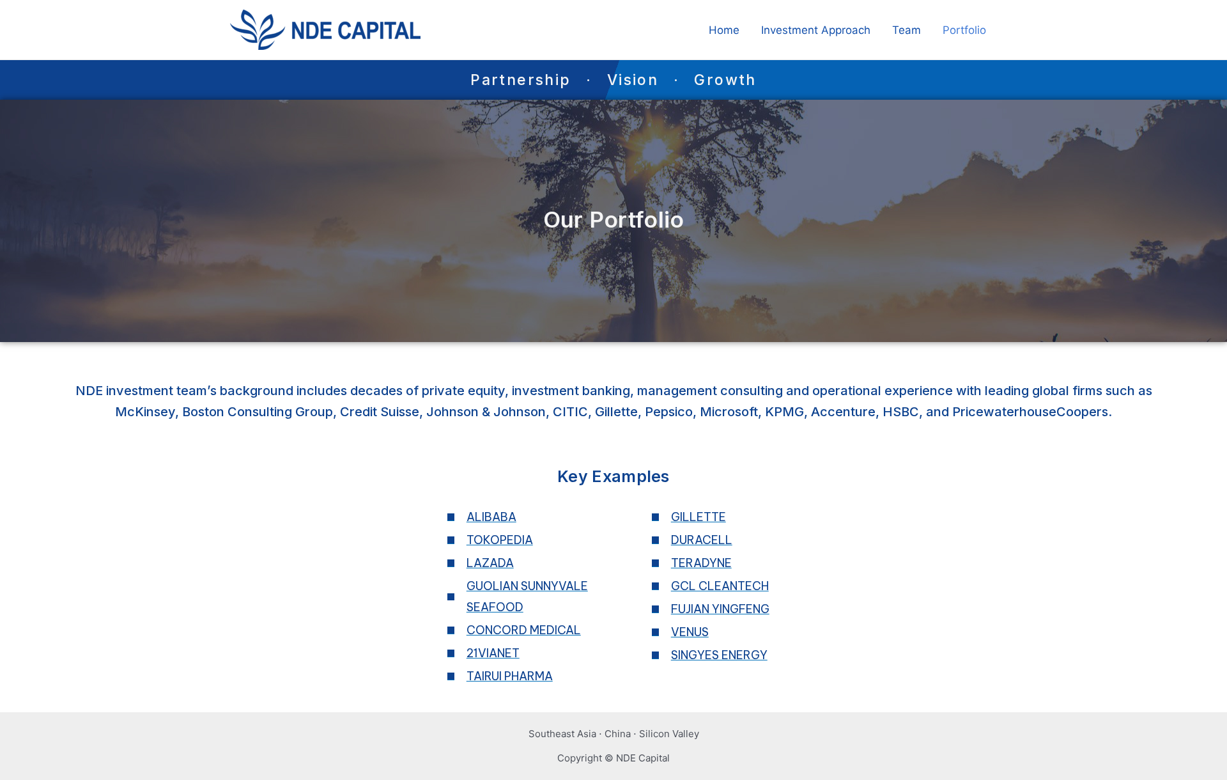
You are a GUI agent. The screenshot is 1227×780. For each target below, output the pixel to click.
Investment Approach (815, 30)
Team (906, 30)
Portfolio (964, 30)
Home (724, 30)
